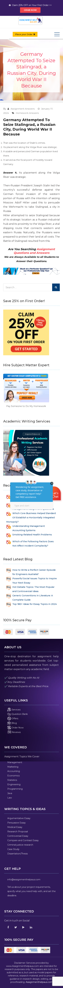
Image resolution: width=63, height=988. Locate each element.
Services (15, 709)
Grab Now (30, 10)
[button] (54, 493)
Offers (14, 718)
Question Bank (19, 714)
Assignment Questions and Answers (34, 251)
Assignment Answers (23, 108)
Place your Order (24, 34)
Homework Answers (27, 113)
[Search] (56, 287)
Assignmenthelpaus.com (39, 982)
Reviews (16, 732)
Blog (14, 723)
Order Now (17, 727)
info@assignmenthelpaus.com (23, 879)
